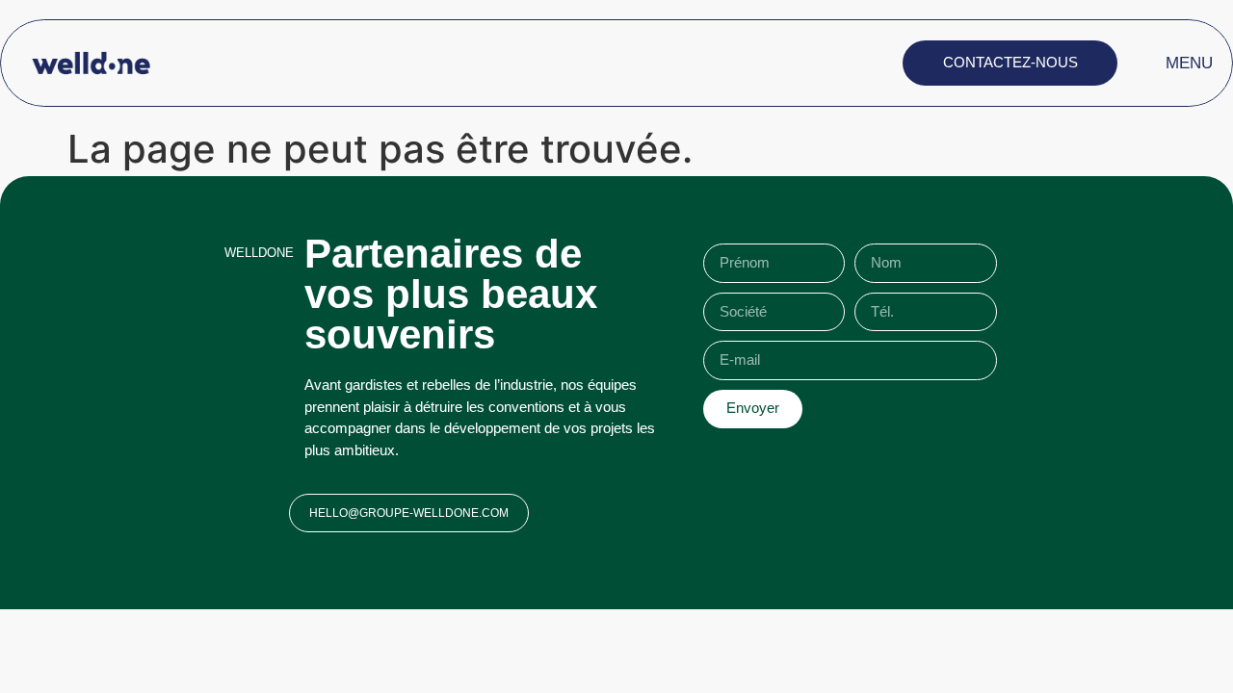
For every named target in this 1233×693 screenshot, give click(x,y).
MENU (1189, 63)
